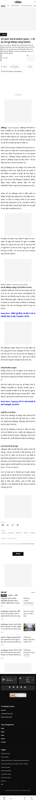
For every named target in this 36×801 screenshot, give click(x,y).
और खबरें (18, 554)
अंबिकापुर (4, 34)
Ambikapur (17, 544)
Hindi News (3, 544)
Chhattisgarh (10, 544)
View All (33, 592)
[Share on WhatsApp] (13, 525)
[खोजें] (35, 2)
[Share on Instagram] (18, 525)
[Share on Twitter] (8, 525)
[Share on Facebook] (3, 525)
